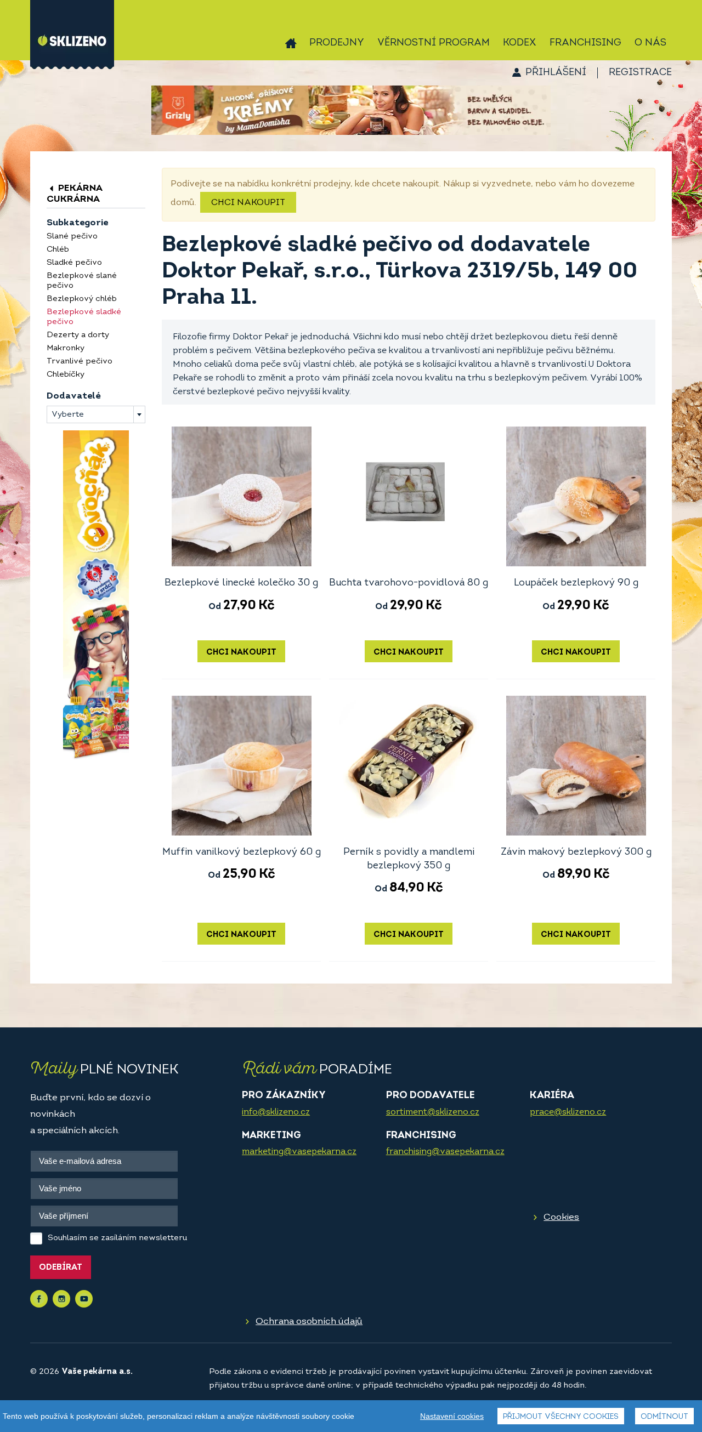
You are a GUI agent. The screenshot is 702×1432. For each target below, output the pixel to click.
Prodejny (336, 43)
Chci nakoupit (248, 202)
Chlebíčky (65, 375)
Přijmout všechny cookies (561, 1417)
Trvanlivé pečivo (79, 361)
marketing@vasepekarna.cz (299, 1151)
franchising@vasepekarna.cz (445, 1151)
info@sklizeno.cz (276, 1112)
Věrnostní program (433, 43)
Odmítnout (664, 1417)
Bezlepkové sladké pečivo (84, 317)
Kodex (519, 43)
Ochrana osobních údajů (309, 1321)
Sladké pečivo (74, 263)
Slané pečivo (72, 236)
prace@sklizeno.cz (568, 1112)
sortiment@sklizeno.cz (432, 1112)
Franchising (585, 43)
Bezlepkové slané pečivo (82, 281)
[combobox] (96, 414)
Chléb (58, 250)
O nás (650, 43)
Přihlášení (555, 73)
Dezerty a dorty (78, 335)
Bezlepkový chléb (82, 299)
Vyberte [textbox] (68, 415)
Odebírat (60, 1268)
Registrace (640, 73)
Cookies (561, 1217)
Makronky (65, 348)
